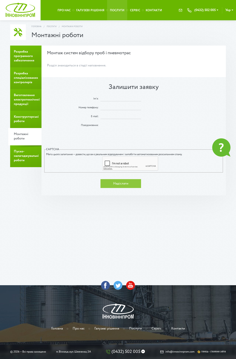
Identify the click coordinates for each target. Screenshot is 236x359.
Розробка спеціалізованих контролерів (26, 78)
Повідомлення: (90, 125)
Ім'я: (96, 99)
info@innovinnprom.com (180, 10)
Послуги (117, 10)
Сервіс (135, 10)
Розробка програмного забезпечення (24, 56)
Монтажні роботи (72, 26)
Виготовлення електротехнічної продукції (27, 99)
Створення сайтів (218, 352)
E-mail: (95, 116)
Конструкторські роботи (26, 119)
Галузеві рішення (90, 10)
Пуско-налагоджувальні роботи (26, 156)
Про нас (64, 10)
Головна (36, 26)
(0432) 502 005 (205, 10)
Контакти (154, 10)
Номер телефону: (89, 107)
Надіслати (120, 183)
